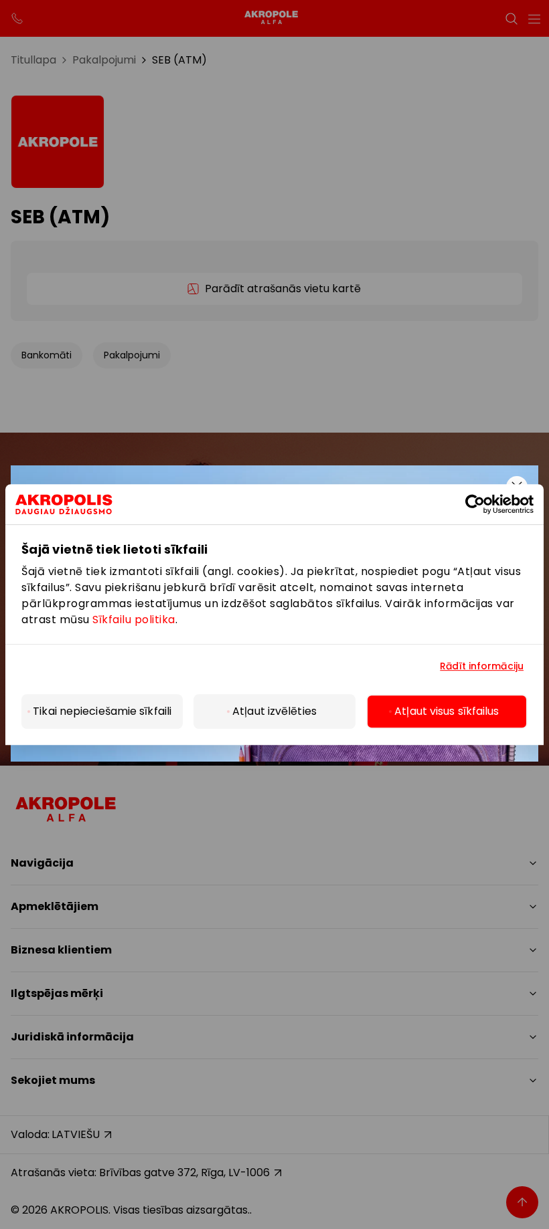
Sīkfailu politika (133, 619)
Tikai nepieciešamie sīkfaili (102, 711)
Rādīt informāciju (482, 666)
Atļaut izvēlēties (274, 711)
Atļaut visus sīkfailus (446, 711)
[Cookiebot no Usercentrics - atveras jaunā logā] (486, 504)
